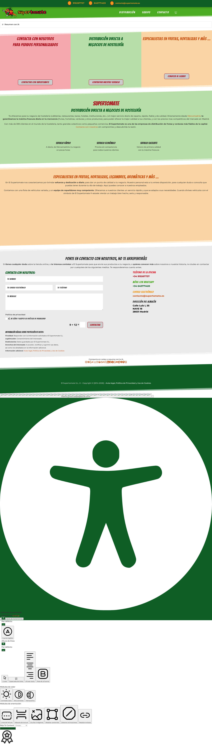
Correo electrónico (143, 292)
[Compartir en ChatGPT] (86, 362)
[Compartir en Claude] (88, 362)
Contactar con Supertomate (35, 82)
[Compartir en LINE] (121, 362)
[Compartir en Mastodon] (124, 362)
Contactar (95, 325)
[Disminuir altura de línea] (3, 650)
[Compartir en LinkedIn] (108, 362)
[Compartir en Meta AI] (104, 362)
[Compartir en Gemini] (93, 362)
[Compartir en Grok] (95, 362)
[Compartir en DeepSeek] (99, 362)
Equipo (146, 13)
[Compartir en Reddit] (119, 362)
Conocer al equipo (177, 76)
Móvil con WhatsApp (143, 282)
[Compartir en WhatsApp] (115, 362)
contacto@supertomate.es (127, 3)
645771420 (100, 3)
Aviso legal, (28, 351)
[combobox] (75, 395)
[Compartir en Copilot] (101, 362)
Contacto (163, 13)
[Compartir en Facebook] (110, 362)
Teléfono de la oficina (144, 272)
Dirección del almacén (144, 301)
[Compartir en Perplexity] (97, 362)
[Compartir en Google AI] (90, 362)
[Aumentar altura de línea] (3, 643)
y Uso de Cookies (57, 351)
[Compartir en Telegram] (113, 362)
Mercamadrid (194, 116)
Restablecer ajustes (8, 728)
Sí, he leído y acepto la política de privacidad (26, 319)
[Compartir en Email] (117, 362)
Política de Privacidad (42, 351)
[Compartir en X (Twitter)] (106, 362)
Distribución (127, 13)
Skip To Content (7, 725)
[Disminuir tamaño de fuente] (3, 624)
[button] (153, 396)
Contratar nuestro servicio (106, 82)
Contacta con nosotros (87, 127)
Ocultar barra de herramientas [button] (12, 619)
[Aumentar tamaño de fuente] (3, 618)
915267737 (78, 3)
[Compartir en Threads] (126, 362)
